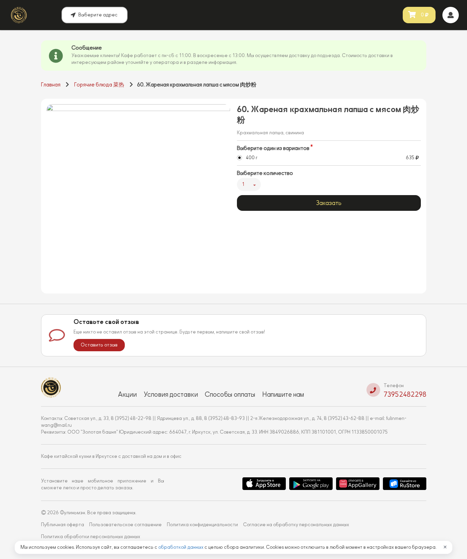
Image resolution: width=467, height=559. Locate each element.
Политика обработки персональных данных (90, 536)
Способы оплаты (230, 394)
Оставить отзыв (99, 344)
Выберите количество (265, 173)
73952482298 (405, 394)
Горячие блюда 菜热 (99, 85)
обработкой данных (181, 547)
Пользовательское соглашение (125, 524)
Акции (127, 394)
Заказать (329, 203)
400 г (251, 157)
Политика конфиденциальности (202, 524)
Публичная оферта (62, 524)
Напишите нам (283, 394)
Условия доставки (171, 394)
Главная (51, 85)
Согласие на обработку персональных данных (296, 524)
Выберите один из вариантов (273, 148)
